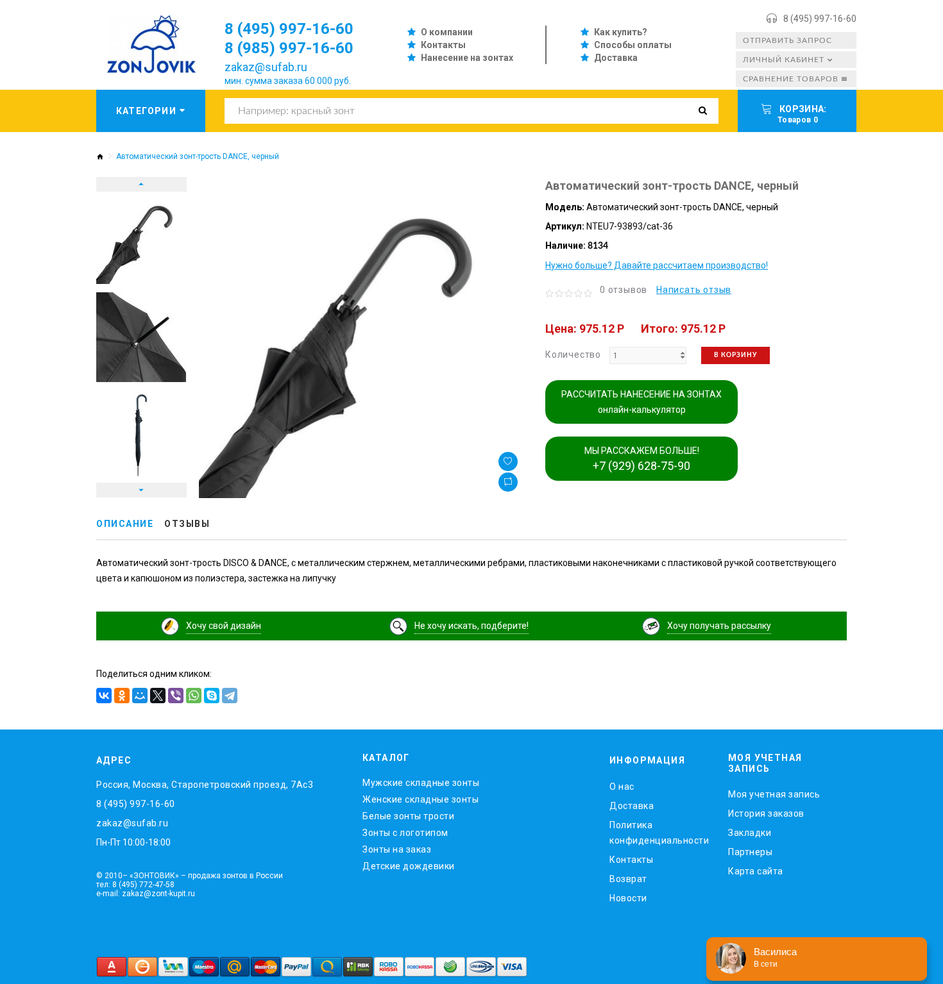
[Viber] (175, 695)
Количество (573, 354)
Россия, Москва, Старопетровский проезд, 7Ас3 (204, 785)
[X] (158, 695)
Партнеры (750, 852)
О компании (447, 32)
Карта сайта (755, 871)
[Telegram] (229, 695)
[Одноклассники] (122, 695)
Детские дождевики (408, 866)
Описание (124, 524)
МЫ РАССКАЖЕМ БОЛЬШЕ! (641, 459)
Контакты (443, 45)
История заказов (766, 813)
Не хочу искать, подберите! (471, 626)
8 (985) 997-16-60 (289, 48)
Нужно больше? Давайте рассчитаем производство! (656, 265)
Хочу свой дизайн (223, 626)
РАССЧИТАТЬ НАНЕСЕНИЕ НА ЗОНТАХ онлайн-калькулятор (641, 402)
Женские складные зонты (420, 799)
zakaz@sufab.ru (266, 67)
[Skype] (211, 695)
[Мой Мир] (140, 695)
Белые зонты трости (408, 816)
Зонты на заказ (396, 849)
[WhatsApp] (193, 695)
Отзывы (187, 524)
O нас (621, 786)
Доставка (616, 58)
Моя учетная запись (774, 794)
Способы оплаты (633, 45)
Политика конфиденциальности (659, 833)
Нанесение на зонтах (467, 58)
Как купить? (620, 32)
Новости (628, 898)
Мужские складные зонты (420, 783)
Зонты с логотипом (405, 833)
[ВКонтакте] (104, 695)
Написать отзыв (693, 290)
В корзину (735, 355)
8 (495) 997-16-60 (819, 18)
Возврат (628, 879)
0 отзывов (623, 290)
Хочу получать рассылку (719, 626)
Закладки (749, 833)
